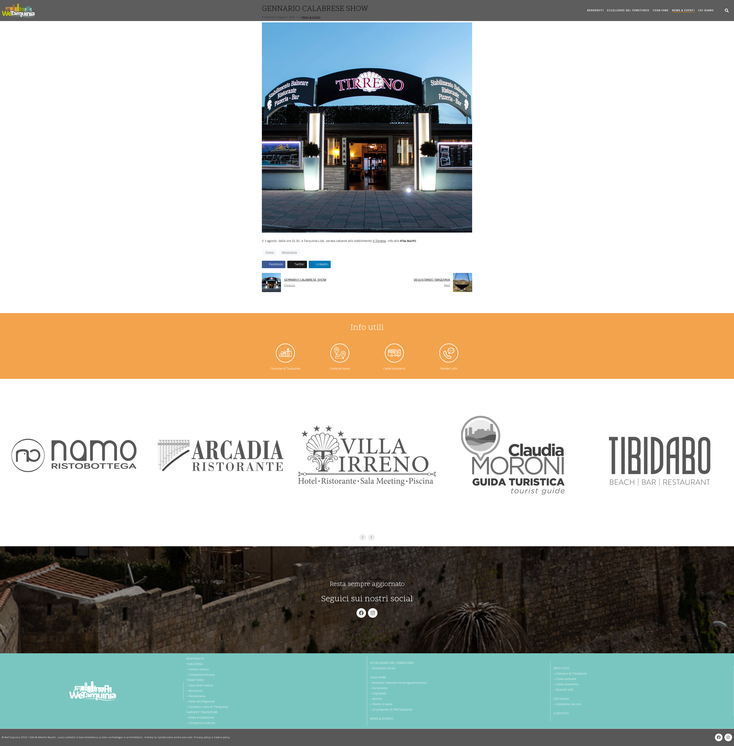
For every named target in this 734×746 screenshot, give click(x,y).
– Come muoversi (565, 684)
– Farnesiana (195, 696)
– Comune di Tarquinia (570, 674)
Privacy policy (202, 737)
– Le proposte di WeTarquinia (391, 710)
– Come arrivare (564, 679)
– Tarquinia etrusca (200, 675)
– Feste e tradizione (200, 718)
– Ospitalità (378, 694)
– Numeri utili (563, 690)
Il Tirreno (379, 241)
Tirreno (269, 252)
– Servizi (376, 699)
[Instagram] (373, 613)
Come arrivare (340, 369)
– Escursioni (379, 688)
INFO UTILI (561, 668)
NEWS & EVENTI (683, 10)
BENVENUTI (595, 10)
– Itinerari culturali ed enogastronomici (398, 683)
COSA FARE (661, 10)
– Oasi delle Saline (199, 685)
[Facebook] (361, 613)
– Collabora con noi (567, 704)
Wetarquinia (289, 252)
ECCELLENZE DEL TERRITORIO (628, 10)
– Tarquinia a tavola (200, 723)
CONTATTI (561, 713)
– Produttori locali (382, 668)
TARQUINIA (194, 664)
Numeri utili (448, 369)
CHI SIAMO (706, 10)
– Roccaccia (194, 691)
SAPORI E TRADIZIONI (202, 712)
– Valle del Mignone (200, 702)
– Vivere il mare (381, 704)
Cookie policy (222, 737)
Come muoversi (394, 369)
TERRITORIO (195, 680)
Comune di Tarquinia (285, 369)
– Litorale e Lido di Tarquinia (207, 707)
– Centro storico (197, 669)
